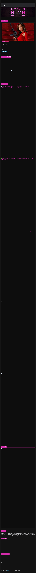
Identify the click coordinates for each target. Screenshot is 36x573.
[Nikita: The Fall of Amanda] (18, 32)
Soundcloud (17, 58)
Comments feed (3, 562)
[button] (9, 4)
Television (7, 41)
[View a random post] (33, 5)
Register (2, 556)
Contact (8, 6)
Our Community (3, 545)
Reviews (4, 41)
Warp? (12, 6)
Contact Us (3, 543)
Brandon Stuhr (9, 43)
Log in (2, 558)
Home (2, 541)
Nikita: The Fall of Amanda (9, 45)
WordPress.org (3, 564)
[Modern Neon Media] (2, 5)
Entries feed (3, 560)
